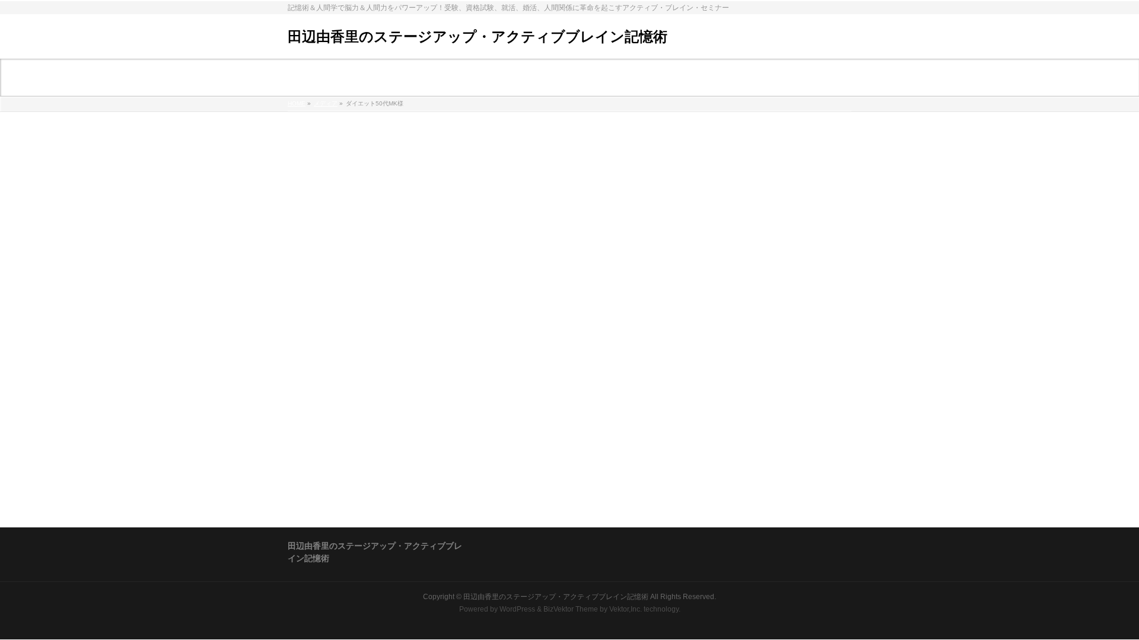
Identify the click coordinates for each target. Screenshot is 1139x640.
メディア (326, 103)
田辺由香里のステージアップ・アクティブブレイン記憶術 (477, 36)
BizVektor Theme (570, 609)
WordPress (517, 609)
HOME (297, 103)
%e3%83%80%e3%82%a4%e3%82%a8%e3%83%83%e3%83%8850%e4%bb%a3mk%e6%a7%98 (478, 135)
